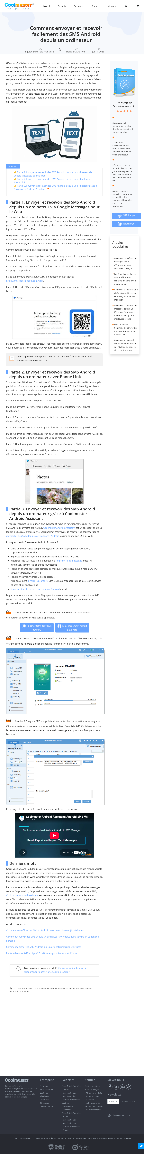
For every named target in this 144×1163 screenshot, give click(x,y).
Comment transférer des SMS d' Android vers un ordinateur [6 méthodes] (45, 930)
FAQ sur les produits (93, 1093)
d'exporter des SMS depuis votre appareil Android (32, 536)
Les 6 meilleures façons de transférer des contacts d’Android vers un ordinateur (125, 279)
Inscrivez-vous (128, 1101)
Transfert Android (75, 51)
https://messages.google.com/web (24, 280)
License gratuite (46, 1106)
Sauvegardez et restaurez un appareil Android (35, 589)
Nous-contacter (46, 1089)
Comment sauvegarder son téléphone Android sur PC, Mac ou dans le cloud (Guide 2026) (125, 345)
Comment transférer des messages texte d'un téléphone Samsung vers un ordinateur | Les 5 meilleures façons (126, 312)
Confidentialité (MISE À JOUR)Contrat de (49, 1138)
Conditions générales (22, 1138)
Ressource (44, 1099)
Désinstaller (81, 1138)
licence (71, 1138)
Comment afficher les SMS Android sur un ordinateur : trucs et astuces (43, 946)
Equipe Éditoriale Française (39, 51)
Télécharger (128, 215)
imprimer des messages (69, 560)
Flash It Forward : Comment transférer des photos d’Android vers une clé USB (125, 329)
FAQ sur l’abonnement (94, 1106)
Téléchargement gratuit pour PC (38, 627)
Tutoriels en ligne (92, 1089)
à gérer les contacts (38, 580)
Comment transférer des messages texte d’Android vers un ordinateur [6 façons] (125, 263)
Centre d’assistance (93, 1086)
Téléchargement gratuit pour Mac (74, 627)
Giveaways (44, 1103)
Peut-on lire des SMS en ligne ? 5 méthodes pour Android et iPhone (41, 953)
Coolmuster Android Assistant (59, 527)
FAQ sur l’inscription (93, 1109)
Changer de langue (120, 1115)
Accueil (46, 6)
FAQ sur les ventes (92, 1096)
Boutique (44, 1093)
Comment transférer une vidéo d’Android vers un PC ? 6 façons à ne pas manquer (126, 294)
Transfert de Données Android (124, 104)
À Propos (44, 1086)
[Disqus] (56, 1040)
